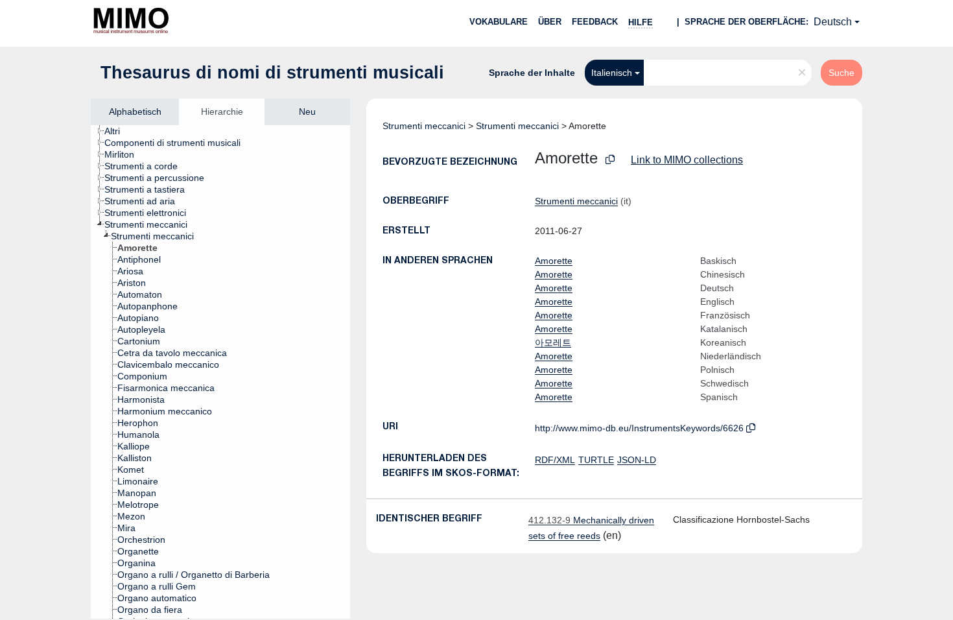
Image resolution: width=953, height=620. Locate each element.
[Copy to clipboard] (610, 160)
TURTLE (596, 460)
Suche (841, 72)
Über (549, 22)
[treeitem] (118, 131)
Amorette (553, 261)
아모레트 (553, 342)
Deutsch (833, 21)
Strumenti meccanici (423, 126)
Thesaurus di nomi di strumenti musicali (272, 72)
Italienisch (611, 72)
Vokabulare (498, 22)
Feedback (595, 22)
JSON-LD (636, 460)
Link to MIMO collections (687, 159)
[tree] (220, 372)
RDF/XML (555, 460)
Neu (307, 111)
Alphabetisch (135, 111)
